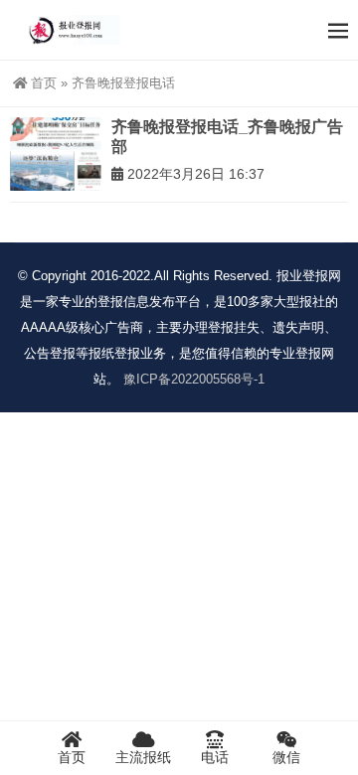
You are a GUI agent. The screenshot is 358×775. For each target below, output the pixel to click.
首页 (44, 83)
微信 (286, 757)
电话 (215, 757)
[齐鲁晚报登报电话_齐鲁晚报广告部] (55, 154)
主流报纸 (143, 757)
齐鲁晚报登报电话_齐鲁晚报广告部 (227, 136)
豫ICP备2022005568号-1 (194, 379)
